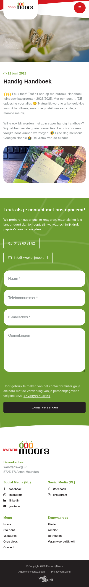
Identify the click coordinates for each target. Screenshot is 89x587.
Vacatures (10, 535)
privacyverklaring (37, 395)
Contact (8, 547)
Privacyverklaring (61, 571)
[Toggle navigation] (80, 7)
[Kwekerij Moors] (26, 447)
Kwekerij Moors (54, 566)
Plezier (52, 524)
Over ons (9, 530)
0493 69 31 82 (24, 243)
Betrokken (55, 535)
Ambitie (53, 530)
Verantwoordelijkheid (61, 541)
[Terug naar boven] (80, 578)
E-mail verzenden (44, 407)
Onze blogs (10, 541)
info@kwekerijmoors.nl (31, 257)
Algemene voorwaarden (31, 571)
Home (7, 524)
